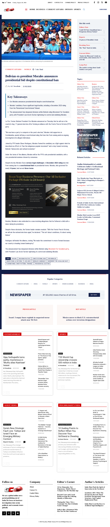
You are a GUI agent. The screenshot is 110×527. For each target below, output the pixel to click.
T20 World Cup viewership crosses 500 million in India (67, 360)
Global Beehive (84, 69)
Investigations (81, 185)
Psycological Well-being (89, 86)
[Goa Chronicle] (9, 9)
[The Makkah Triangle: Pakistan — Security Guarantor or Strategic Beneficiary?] (33, 426)
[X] (102, 3)
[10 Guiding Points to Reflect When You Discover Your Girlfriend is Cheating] (69, 418)
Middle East (95, 82)
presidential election (42, 263)
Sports (95, 92)
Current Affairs (13, 69)
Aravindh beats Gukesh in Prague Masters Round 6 (98, 341)
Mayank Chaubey (8, 442)
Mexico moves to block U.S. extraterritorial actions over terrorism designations (81, 318)
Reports (82, 37)
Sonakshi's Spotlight (87, 90)
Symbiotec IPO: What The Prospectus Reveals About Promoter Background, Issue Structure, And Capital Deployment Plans (95, 496)
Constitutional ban (39, 258)
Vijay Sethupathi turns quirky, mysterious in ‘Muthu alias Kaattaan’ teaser (14, 361)
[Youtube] (106, 3)
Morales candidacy (39, 261)
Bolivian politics (24, 258)
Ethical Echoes (96, 117)
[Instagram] (98, 3)
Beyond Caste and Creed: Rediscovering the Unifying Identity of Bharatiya (66, 496)
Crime (90, 59)
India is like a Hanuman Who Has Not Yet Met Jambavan (67, 510)
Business (88, 57)
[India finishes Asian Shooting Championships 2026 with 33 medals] (88, 351)
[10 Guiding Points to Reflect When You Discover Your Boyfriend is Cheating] (88, 426)
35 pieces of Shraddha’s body (88, 40)
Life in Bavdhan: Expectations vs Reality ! (43, 455)
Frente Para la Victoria (14, 261)
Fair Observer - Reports (89, 67)
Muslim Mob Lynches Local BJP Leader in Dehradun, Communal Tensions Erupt (88, 217)
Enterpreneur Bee (87, 63)
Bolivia (14, 258)
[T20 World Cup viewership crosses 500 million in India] (69, 347)
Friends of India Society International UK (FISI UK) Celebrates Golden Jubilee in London (90, 205)
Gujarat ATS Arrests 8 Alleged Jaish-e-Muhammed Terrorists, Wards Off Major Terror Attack (91, 193)
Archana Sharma (63, 439)
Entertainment (7, 353)
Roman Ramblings (87, 88)
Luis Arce (27, 261)
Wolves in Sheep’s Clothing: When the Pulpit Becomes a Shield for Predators (98, 112)
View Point (89, 98)
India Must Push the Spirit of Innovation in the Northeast (95, 488)
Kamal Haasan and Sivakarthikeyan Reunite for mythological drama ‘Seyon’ (44, 343)
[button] (84, 9)
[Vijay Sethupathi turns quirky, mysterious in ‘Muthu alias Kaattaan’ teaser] (14, 347)
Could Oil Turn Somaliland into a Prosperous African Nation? (90, 31)
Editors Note (83, 27)
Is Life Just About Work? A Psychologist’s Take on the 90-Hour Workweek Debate (99, 414)
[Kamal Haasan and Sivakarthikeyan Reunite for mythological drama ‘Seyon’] (33, 341)
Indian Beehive (88, 79)
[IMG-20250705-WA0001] (38, 195)
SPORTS (63, 334)
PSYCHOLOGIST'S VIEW (70, 405)
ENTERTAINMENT (12, 334)
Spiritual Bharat (85, 92)
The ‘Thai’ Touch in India (87, 48)
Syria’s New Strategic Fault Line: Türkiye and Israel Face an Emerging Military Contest (83, 112)
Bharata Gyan (88, 55)
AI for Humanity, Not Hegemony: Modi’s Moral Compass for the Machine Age (67, 488)
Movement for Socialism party (58, 249)
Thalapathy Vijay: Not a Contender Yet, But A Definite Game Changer (67, 503)
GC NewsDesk (15, 86)
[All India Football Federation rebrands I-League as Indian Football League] (88, 363)
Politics (91, 84)
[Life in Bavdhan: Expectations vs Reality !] (33, 455)
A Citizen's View (88, 53)
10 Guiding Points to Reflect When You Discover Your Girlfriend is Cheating (68, 432)
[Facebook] (94, 3)
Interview (90, 80)
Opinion (84, 84)
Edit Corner (90, 61)
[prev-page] (4, 392)
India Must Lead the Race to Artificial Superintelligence (95, 505)
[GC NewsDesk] (6, 86)
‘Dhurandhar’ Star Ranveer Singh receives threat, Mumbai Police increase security (43, 382)
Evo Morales (52, 258)
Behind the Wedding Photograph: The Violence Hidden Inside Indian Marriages (98, 123)
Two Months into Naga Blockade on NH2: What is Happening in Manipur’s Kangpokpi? (90, 180)
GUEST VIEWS (11, 405)
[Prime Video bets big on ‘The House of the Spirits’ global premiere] (33, 355)
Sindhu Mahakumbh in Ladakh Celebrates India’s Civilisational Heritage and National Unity (90, 166)
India (86, 77)
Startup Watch (89, 94)
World (27, 69)
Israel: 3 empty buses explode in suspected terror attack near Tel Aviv (29, 318)
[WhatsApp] (61, 86)
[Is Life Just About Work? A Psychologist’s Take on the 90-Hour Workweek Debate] (88, 412)
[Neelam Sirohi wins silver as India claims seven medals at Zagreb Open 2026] (88, 376)
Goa (93, 69)
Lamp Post (85, 82)
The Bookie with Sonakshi (96, 96)
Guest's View (94, 73)
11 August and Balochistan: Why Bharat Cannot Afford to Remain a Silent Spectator (44, 414)
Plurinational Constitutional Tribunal (19, 263)
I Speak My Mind (89, 75)
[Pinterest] (56, 86)
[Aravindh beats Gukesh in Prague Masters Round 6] (88, 341)
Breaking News (84, 45)
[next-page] (8, 392)
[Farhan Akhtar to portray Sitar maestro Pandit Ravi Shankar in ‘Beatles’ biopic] (33, 367)
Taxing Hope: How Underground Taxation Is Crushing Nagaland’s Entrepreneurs (83, 123)
